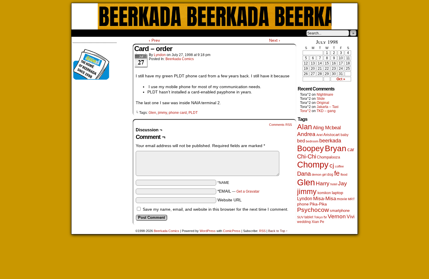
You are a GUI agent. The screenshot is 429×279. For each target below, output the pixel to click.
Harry (322, 183)
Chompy (313, 164)
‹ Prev (154, 40)
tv (325, 217)
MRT (351, 199)
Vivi (351, 216)
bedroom (312, 141)
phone (303, 204)
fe (337, 173)
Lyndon (160, 55)
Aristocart (331, 135)
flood (344, 174)
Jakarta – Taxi (328, 107)
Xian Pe (318, 222)
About (97, 33)
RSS (262, 231)
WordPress (208, 231)
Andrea (306, 134)
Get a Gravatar (247, 191)
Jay (342, 183)
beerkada (330, 140)
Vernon (337, 216)
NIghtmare (325, 95)
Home (80, 33)
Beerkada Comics (215, 16)
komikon (324, 193)
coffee (339, 166)
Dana (304, 173)
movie (342, 199)
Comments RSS (280, 124)
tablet (308, 217)
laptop (337, 193)
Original (323, 103)
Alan (304, 127)
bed (301, 140)
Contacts (137, 33)
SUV (300, 217)
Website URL (229, 200)
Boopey (310, 148)
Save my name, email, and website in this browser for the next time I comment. (215, 209)
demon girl (319, 174)
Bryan (335, 148)
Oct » (340, 79)
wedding (304, 222)
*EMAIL (238, 191)
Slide (321, 99)
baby (344, 135)
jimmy (162, 113)
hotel (333, 184)
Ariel (319, 135)
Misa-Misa (324, 198)
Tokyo (318, 217)
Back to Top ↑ (278, 231)
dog (330, 174)
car (350, 149)
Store (115, 33)
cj (331, 165)
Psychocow (313, 209)
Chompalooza (328, 157)
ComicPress (231, 231)
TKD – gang (326, 111)
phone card (178, 113)
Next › (274, 40)
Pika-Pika (318, 204)
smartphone (340, 210)
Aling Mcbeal (327, 127)
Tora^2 (305, 111)
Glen (152, 113)
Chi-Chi (306, 156)
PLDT (193, 113)
